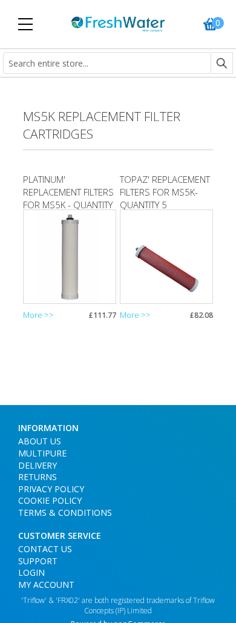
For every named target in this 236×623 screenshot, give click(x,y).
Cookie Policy (50, 500)
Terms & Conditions (65, 512)
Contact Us (45, 549)
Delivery (37, 465)
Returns (37, 477)
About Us (39, 441)
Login (31, 572)
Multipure (42, 453)
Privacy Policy (51, 489)
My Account (46, 584)
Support (37, 561)
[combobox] (107, 63)
